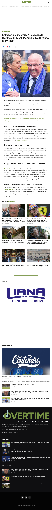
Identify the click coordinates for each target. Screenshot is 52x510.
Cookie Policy (30, 501)
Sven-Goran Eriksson (22, 140)
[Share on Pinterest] (8, 47)
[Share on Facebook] (3, 47)
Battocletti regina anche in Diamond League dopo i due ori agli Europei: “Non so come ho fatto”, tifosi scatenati (30, 399)
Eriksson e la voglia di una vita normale (14, 118)
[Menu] (4, 2)
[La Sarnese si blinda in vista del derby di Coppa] (6, 386)
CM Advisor (32, 505)
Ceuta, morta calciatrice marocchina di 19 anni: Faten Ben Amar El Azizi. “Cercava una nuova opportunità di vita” (38, 265)
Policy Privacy (21, 501)
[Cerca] (48, 2)
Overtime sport (5, 6)
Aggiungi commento (26, 274)
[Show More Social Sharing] (15, 47)
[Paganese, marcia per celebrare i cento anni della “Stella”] (26, 361)
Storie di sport (12, 6)
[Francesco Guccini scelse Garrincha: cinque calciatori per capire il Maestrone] (13, 232)
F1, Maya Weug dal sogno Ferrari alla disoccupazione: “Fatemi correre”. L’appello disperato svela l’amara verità (37, 220)
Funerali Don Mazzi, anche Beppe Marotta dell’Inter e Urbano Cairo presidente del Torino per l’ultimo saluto (13, 265)
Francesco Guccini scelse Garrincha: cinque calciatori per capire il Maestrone (13, 241)
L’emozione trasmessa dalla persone (33, 118)
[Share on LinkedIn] (10, 47)
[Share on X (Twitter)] (5, 47)
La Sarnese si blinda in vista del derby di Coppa (22, 384)
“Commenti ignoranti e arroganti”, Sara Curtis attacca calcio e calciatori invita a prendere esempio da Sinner (30, 458)
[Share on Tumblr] (12, 47)
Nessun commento (15, 43)
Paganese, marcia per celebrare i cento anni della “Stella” (19, 376)
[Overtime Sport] (26, 2)
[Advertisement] (26, 18)
